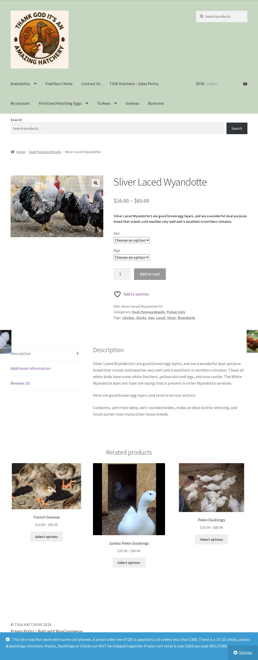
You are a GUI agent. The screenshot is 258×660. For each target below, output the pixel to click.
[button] (96, 183)
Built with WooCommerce (60, 631)
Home (20, 152)
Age (117, 250)
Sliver (171, 317)
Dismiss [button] (245, 652)
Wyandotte (186, 317)
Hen (151, 317)
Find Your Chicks (59, 83)
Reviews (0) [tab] (20, 383)
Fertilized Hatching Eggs (60, 103)
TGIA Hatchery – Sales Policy (133, 83)
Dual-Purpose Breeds (45, 152)
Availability (20, 83)
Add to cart (150, 273)
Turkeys (103, 103)
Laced (160, 317)
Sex (116, 233)
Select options (46, 536)
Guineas (132, 103)
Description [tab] (21, 353)
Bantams (156, 103)
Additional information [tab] (31, 368)
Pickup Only (176, 312)
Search (16, 120)
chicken (128, 317)
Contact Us (91, 83)
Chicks (141, 317)
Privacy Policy (22, 631)
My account (20, 103)
